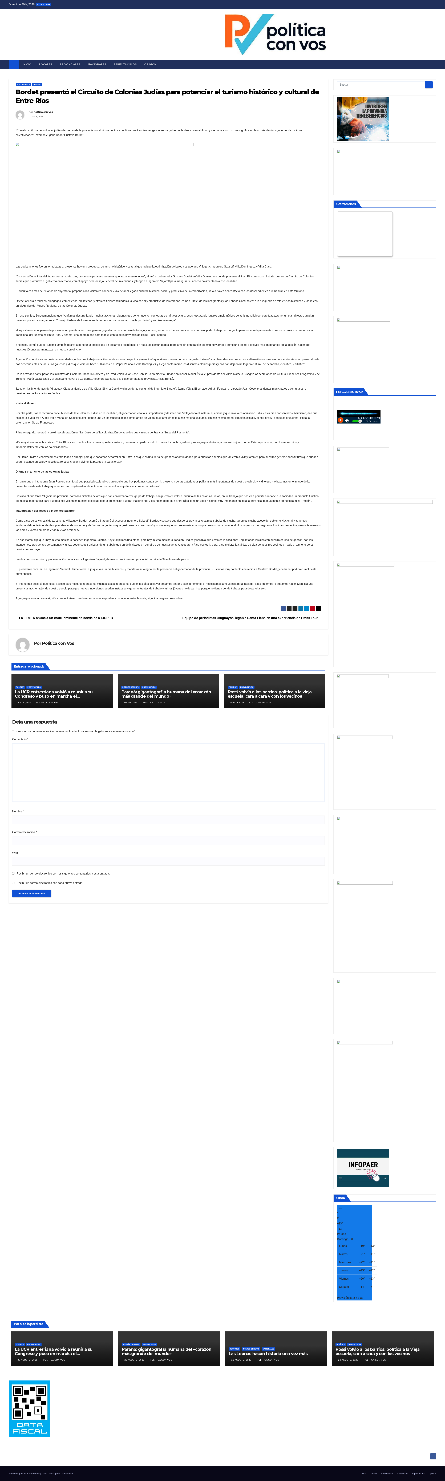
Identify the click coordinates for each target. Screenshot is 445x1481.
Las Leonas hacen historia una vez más (268, 1353)
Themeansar (66, 1473)
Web (15, 852)
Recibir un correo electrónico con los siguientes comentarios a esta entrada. (63, 873)
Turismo (37, 84)
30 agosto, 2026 (28, 1360)
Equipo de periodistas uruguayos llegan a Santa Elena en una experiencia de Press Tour (250, 618)
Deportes (234, 1349)
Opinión (150, 64)
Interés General (130, 687)
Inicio (27, 64)
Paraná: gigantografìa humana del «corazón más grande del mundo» (166, 694)
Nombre (18, 811)
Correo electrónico (24, 832)
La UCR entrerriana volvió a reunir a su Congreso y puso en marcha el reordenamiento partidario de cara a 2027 (57, 696)
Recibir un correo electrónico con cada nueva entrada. (50, 882)
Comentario (20, 739)
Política (20, 687)
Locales (45, 64)
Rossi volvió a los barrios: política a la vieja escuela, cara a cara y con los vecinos (270, 694)
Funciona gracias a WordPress (24, 1473)
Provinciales (70, 64)
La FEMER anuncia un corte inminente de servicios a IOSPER (65, 618)
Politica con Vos (43, 112)
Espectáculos (125, 64)
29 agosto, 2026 (134, 1360)
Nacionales (97, 64)
